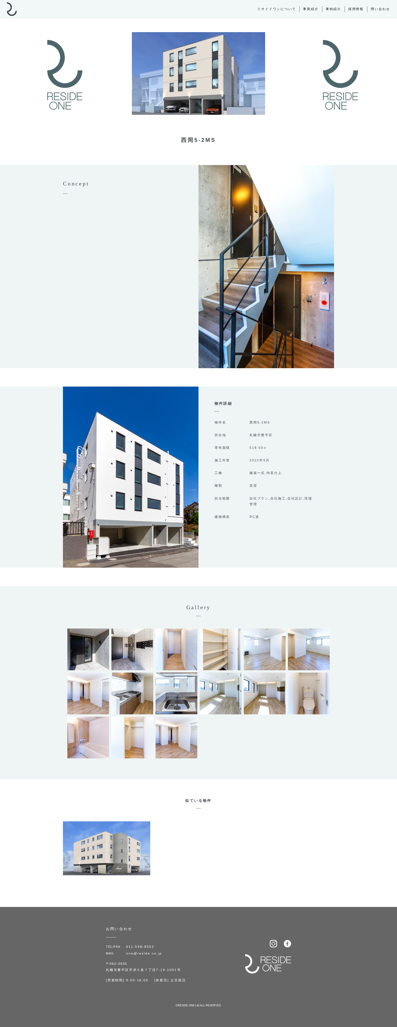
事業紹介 (310, 9)
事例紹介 (333, 9)
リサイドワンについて (276, 9)
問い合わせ (380, 9)
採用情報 (356, 9)
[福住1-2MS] (106, 824)
